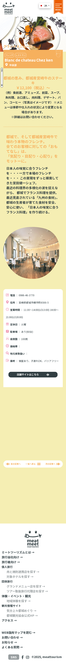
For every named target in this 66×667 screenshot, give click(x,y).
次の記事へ (50, 463)
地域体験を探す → (19, 601)
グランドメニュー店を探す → (26, 586)
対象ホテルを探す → (20, 576)
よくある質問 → (12, 647)
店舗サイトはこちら (28, 374)
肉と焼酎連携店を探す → (23, 572)
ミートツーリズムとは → (18, 552)
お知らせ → (9, 642)
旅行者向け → (11, 562)
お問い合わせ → (12, 637)
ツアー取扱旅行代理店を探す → (27, 591)
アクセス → (9, 620)
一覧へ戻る (31, 463)
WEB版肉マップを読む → (18, 632)
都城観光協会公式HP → (22, 615)
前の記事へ (16, 463)
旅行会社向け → (12, 557)
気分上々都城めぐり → (21, 610)
